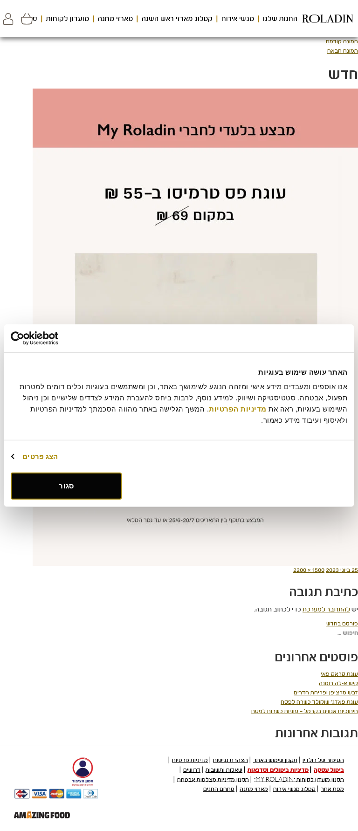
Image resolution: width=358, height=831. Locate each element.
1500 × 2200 (308, 570)
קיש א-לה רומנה (338, 683)
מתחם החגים (218, 789)
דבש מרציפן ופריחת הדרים (326, 692)
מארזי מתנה (115, 19)
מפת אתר (332, 789)
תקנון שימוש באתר (275, 760)
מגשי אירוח (237, 19)
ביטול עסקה (329, 770)
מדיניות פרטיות (190, 760)
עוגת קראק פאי (339, 674)
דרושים (191, 770)
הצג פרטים (40, 456)
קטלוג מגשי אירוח (294, 789)
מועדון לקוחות (67, 19)
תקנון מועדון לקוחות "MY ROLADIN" (299, 779)
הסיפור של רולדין (323, 760)
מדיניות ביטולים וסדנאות (278, 770)
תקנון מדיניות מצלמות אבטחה (213, 779)
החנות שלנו (280, 19)
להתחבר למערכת (326, 609)
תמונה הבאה (342, 51)
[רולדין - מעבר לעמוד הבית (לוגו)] (328, 18)
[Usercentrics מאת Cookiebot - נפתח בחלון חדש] (51, 338)
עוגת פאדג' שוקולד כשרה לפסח (319, 702)
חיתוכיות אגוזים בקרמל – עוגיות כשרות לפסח (304, 711)
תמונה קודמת (342, 41)
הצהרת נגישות (230, 760)
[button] (8, 19)
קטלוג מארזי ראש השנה (177, 19)
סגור (66, 486)
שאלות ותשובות (224, 770)
